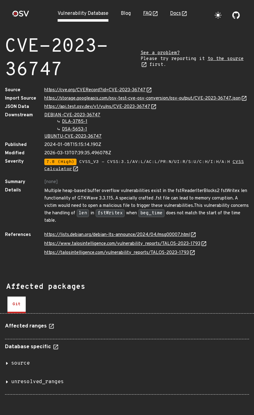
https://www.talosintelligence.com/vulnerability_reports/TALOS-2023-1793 (122, 244)
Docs (175, 14)
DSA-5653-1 (74, 129)
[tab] (16, 305)
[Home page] (20, 15)
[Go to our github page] (236, 15)
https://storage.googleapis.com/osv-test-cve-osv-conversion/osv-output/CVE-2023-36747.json (142, 98)
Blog (126, 14)
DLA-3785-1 (74, 122)
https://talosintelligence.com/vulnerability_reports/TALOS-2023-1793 (116, 253)
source (20, 363)
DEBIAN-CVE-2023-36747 (72, 115)
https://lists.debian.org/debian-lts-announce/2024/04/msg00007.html (117, 235)
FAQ (147, 14)
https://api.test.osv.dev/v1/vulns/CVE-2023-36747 (97, 107)
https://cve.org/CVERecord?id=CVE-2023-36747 (95, 90)
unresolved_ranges (37, 382)
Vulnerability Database (83, 14)
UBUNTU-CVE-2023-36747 (73, 136)
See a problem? (160, 53)
